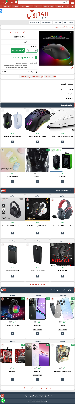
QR (3, 72)
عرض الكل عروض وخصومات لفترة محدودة (37, 388)
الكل (67, 6)
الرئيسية (71, 27)
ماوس (56, 27)
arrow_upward (2, 396)
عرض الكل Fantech (37, 284)
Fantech (59, 94)
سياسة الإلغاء (24, 77)
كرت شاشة (59, 6)
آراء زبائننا (57, 23)
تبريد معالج (38, 6)
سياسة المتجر (34, 23)
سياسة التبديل (37, 77)
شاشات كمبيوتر (48, 6)
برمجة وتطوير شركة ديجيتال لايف (37, 401)
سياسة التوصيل (50, 77)
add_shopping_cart (62, 142)
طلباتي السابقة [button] (68, 23)
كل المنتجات (63, 27)
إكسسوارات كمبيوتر (26, 6)
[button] (13, 2)
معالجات (15, 6)
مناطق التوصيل (46, 23)
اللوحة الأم (7, 6)
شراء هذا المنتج (18, 50)
